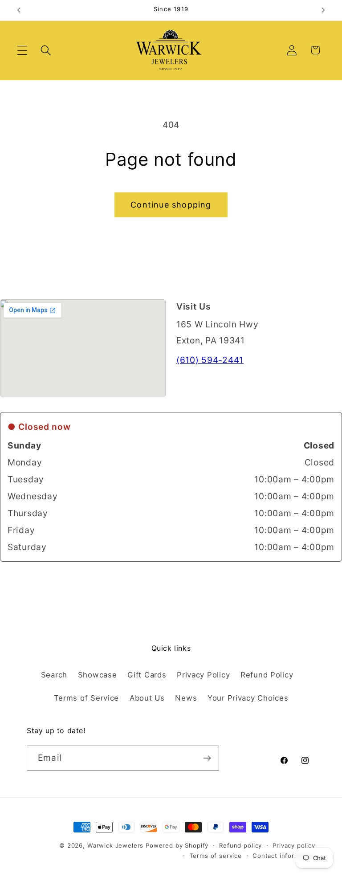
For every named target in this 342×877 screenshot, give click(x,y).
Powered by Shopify (177, 845)
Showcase (97, 674)
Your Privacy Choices (248, 697)
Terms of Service (86, 697)
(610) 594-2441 (210, 360)
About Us (147, 697)
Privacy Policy (203, 674)
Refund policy (240, 845)
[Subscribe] (207, 758)
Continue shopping (170, 204)
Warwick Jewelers (115, 845)
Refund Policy (266, 674)
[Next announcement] (323, 10)
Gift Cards (146, 674)
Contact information (283, 855)
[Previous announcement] (18, 10)
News (186, 697)
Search (54, 674)
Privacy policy (294, 845)
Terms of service (216, 855)
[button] (22, 50)
